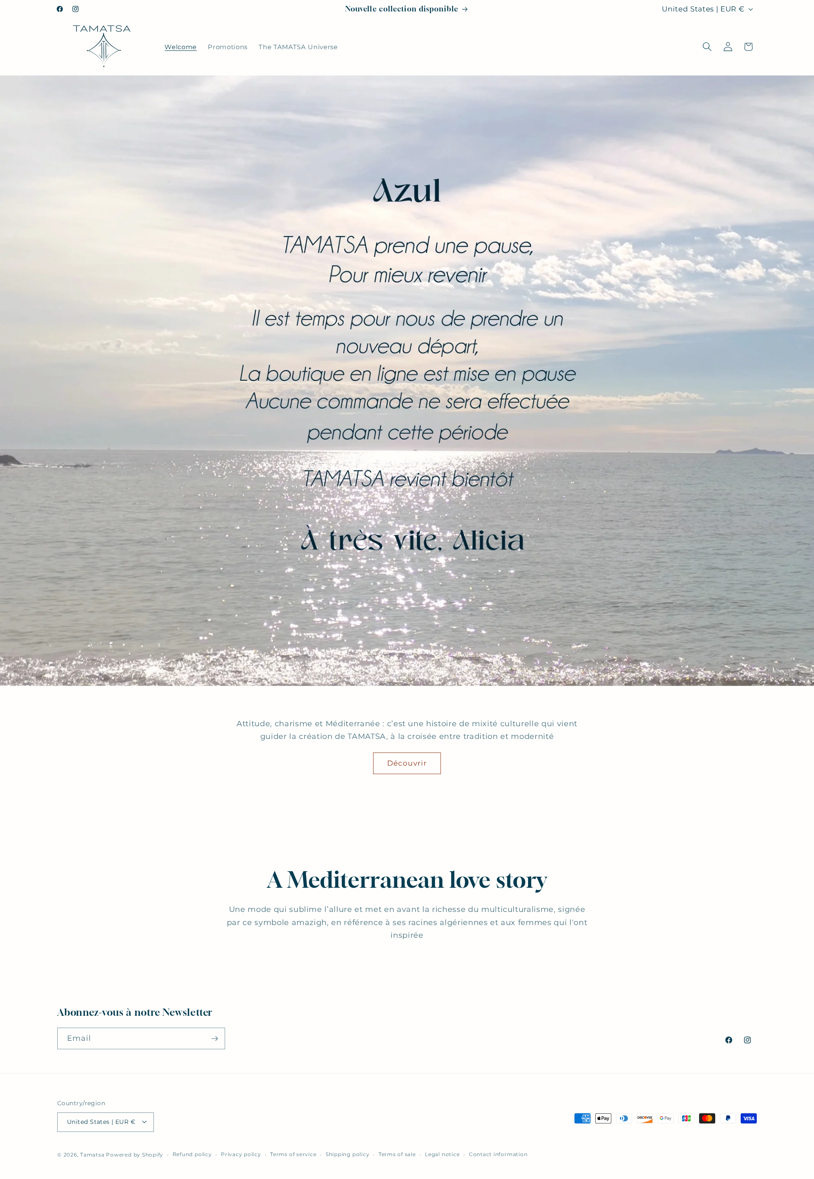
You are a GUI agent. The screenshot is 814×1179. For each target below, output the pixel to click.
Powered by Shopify (134, 1154)
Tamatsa (92, 1154)
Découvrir (407, 763)
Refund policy (192, 1154)
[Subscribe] (214, 1039)
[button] (707, 46)
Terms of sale (397, 1154)
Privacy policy (241, 1154)
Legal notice (442, 1154)
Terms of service (293, 1154)
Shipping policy (348, 1154)
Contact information (498, 1154)
